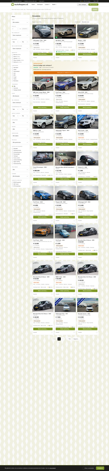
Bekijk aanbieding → (43, 54)
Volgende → (76, 339)
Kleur (13, 93)
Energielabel (15, 133)
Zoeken (95, 9)
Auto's (33, 4)
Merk (13, 19)
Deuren (13, 126)
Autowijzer (40, 4)
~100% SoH (62, 51)
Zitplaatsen (15, 119)
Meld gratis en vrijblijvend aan (64, 72)
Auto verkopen (82, 4)
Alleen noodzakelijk (89, 468)
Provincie (14, 139)
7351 (69, 339)
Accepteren (100, 468)
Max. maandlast (15, 32)
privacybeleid (53, 468)
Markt (53, 4)
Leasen (47, 4)
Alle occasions (93, 4)
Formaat (14, 173)
